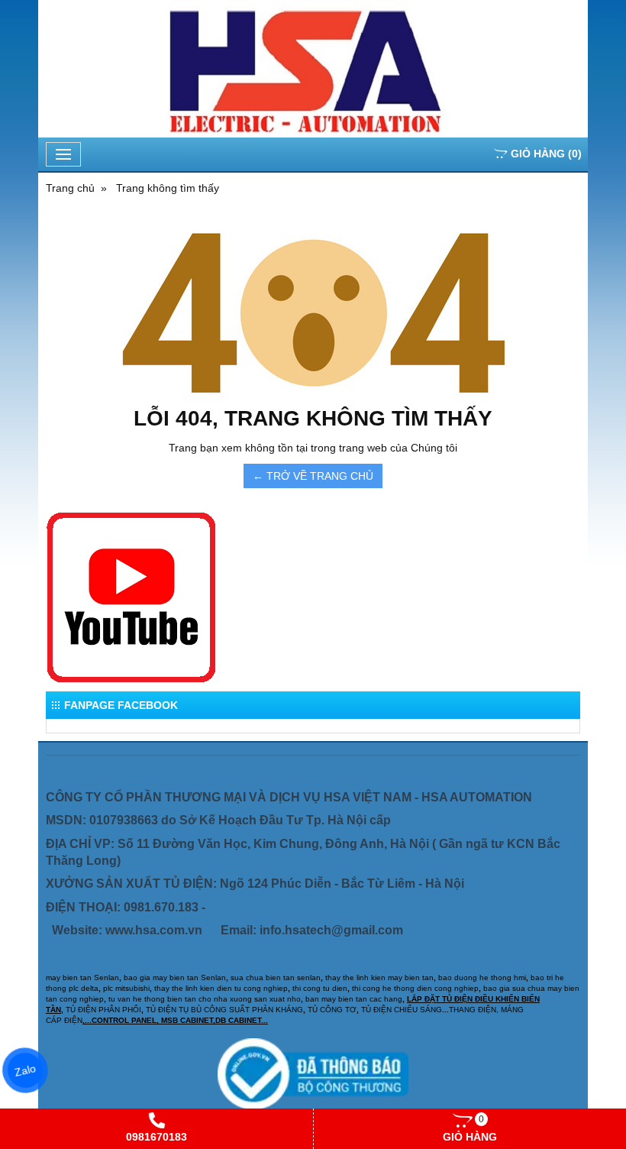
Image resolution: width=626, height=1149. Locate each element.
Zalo (25, 1070)
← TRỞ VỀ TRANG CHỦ (313, 476)
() (546, 153)
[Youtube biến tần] (132, 598)
